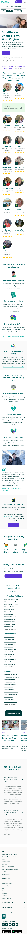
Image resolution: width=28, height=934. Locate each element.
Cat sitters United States (11, 674)
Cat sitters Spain (8, 687)
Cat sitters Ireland (9, 699)
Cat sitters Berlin (8, 652)
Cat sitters (11, 66)
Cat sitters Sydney (9, 639)
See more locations (10, 629)
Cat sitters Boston (9, 626)
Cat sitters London (9, 637)
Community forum (7, 883)
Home (4, 66)
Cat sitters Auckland (10, 659)
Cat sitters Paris (8, 657)
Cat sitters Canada (9, 682)
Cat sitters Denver (9, 612)
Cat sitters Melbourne (10, 642)
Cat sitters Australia (9, 679)
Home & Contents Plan (8, 867)
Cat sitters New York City (11, 599)
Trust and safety (6, 862)
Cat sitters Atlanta (9, 624)
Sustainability (5, 886)
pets (3, 732)
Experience (18, 11)
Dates (3, 11)
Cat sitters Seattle (9, 607)
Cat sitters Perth (8, 647)
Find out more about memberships (13, 367)
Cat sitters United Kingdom (11, 677)
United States (21, 66)
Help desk (4, 864)
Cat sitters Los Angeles (10, 602)
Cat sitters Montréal (9, 664)
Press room (5, 893)
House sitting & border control (10, 869)
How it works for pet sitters (9, 857)
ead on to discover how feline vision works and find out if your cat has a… (10, 746)
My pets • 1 (10, 11)
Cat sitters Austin (9, 614)
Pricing (3, 859)
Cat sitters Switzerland (10, 702)
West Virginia (8, 68)
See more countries (10, 704)
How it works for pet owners (9, 854)
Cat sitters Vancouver (10, 649)
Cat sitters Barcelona (10, 662)
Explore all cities (13, 713)
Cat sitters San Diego (10, 617)
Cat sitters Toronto (9, 654)
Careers (4, 888)
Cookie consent (6, 874)
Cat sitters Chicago (9, 619)
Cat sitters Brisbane (9, 644)
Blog (3, 891)
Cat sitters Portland (9, 609)
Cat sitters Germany (9, 684)
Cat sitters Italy (8, 697)
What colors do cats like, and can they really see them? (10, 738)
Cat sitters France (9, 689)
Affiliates (4, 896)
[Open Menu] (24, 2)
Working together (6, 898)
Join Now (18, 2)
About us (4, 881)
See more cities (9, 667)
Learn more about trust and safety (13, 336)
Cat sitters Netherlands (10, 694)
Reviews (4, 871)
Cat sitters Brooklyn (9, 622)
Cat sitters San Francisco (11, 604)
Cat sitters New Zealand (11, 692)
